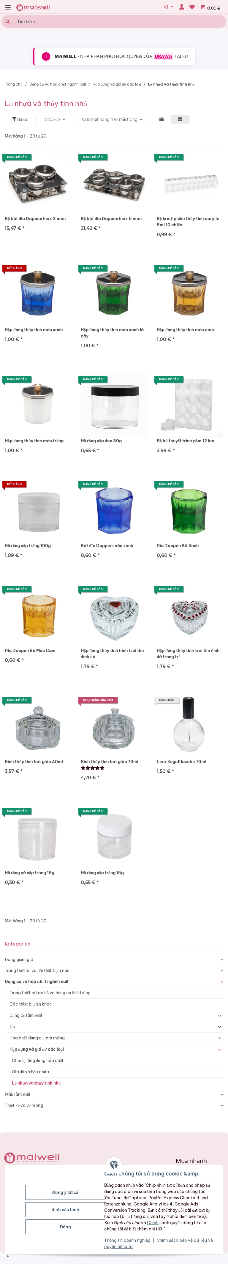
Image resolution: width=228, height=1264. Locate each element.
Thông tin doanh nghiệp (127, 1240)
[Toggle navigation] (8, 7)
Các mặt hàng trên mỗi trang (109, 119)
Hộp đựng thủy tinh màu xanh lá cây (112, 333)
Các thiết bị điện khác (31, 1004)
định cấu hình (65, 1209)
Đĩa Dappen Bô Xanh (178, 545)
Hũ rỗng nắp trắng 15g (102, 872)
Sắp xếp (52, 119)
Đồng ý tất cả (65, 1192)
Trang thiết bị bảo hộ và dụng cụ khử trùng (50, 992)
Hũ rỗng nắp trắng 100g (28, 545)
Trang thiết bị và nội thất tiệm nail (37, 970)
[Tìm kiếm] (7, 21)
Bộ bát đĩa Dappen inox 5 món (111, 218)
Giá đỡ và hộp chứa (30, 1071)
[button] (181, 7)
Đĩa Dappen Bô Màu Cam (30, 650)
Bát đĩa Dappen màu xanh (107, 545)
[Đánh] (92, 768)
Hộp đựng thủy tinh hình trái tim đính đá (112, 653)
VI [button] (166, 7)
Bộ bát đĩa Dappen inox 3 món (35, 218)
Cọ (12, 1026)
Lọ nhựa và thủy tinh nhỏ (36, 1083)
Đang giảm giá (19, 959)
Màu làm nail (17, 1094)
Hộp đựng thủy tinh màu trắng (34, 441)
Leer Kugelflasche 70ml (181, 761)
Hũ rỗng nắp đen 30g (101, 441)
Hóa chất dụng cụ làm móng (37, 1038)
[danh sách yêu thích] (192, 6)
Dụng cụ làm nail (26, 1015)
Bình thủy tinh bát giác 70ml (109, 761)
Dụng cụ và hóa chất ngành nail (36, 981)
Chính (153, 1222)
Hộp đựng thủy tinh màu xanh (34, 329)
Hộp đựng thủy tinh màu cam (185, 329)
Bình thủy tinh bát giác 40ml (34, 761)
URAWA (163, 56)
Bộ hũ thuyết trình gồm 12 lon (185, 441)
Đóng (65, 1226)
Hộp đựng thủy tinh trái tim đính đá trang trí (188, 653)
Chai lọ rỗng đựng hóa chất (38, 1060)
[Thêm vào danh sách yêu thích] (61, 159)
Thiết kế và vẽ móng (24, 1105)
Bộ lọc (22, 119)
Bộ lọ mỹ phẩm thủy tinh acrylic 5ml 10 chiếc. (188, 222)
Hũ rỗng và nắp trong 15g (29, 872)
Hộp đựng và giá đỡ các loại (37, 1049)
